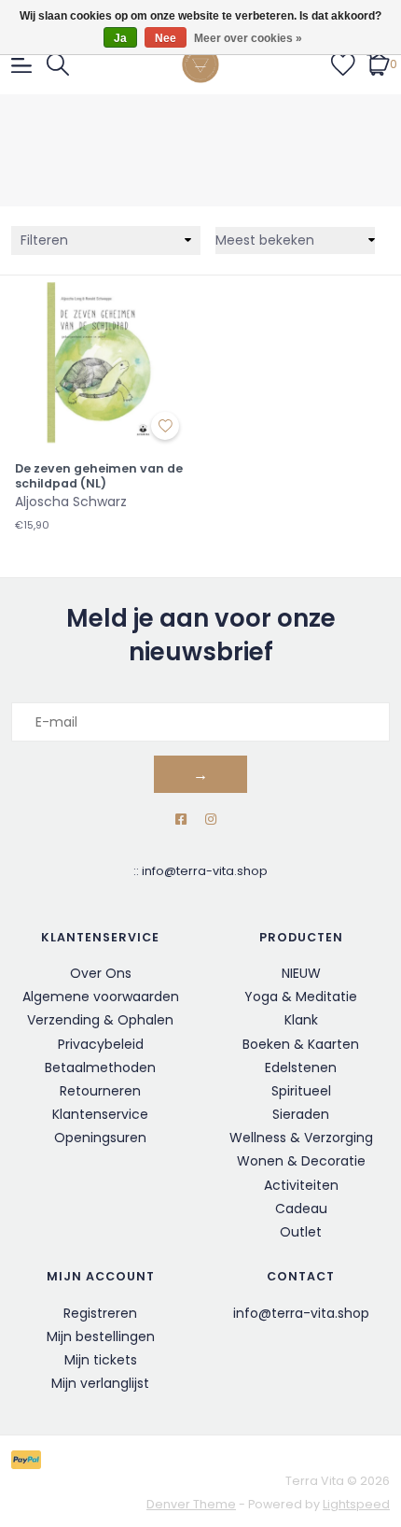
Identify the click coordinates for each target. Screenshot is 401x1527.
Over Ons (100, 973)
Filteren (44, 240)
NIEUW (301, 973)
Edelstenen (301, 1067)
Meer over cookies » (248, 38)
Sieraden (300, 1114)
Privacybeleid (101, 1044)
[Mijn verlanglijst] (343, 63)
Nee (165, 38)
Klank (301, 1020)
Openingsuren (100, 1137)
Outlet (301, 1232)
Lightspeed (356, 1504)
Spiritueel (301, 1091)
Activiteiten (301, 1185)
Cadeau (301, 1208)
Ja (120, 38)
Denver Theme (191, 1504)
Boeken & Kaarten (300, 1044)
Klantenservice (100, 1114)
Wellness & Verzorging (301, 1137)
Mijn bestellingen (101, 1336)
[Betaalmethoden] (29, 1459)
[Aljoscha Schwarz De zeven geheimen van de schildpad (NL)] (100, 361)
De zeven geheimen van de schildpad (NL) (99, 475)
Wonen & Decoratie (301, 1161)
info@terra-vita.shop (205, 871)
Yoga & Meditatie (300, 996)
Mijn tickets (100, 1359)
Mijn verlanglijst (100, 1383)
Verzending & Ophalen (100, 1020)
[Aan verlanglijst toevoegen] (165, 426)
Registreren (100, 1313)
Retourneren (100, 1091)
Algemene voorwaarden (100, 996)
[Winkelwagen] (378, 63)
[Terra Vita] (201, 64)
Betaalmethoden (100, 1067)
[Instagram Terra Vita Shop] (210, 819)
